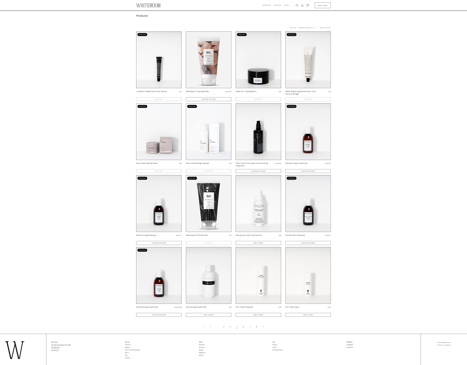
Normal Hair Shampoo (295, 235)
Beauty (201, 350)
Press (127, 352)
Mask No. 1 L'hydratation (246, 91)
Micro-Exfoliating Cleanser (197, 163)
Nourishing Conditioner (196, 307)
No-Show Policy (278, 350)
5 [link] (236, 326)
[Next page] (263, 326)
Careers (127, 358)
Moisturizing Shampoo (146, 235)
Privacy (275, 345)
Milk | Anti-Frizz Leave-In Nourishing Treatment (252, 164)
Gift (126, 355)
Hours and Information (132, 350)
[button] (287, 5)
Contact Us (55, 350)
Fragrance (202, 352)
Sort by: (293, 28)
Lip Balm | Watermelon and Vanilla (151, 91)
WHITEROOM (443, 342)
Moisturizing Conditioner (296, 163)
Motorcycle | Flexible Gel (197, 235)
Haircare (202, 345)
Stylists (127, 347)
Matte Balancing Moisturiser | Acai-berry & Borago (300, 92)
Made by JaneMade (443, 345)
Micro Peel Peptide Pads (146, 163)
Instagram (349, 345)
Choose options (209, 99)
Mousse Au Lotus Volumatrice (249, 235)
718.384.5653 (55, 347)
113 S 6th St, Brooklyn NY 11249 (61, 345)
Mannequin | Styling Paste (197, 91)
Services (128, 345)
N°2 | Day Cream (292, 307)
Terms (275, 347)
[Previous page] (204, 326)
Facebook (349, 347)
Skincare (202, 347)
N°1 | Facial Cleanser (244, 307)
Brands (201, 355)
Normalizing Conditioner (147, 307)
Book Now (323, 5)
